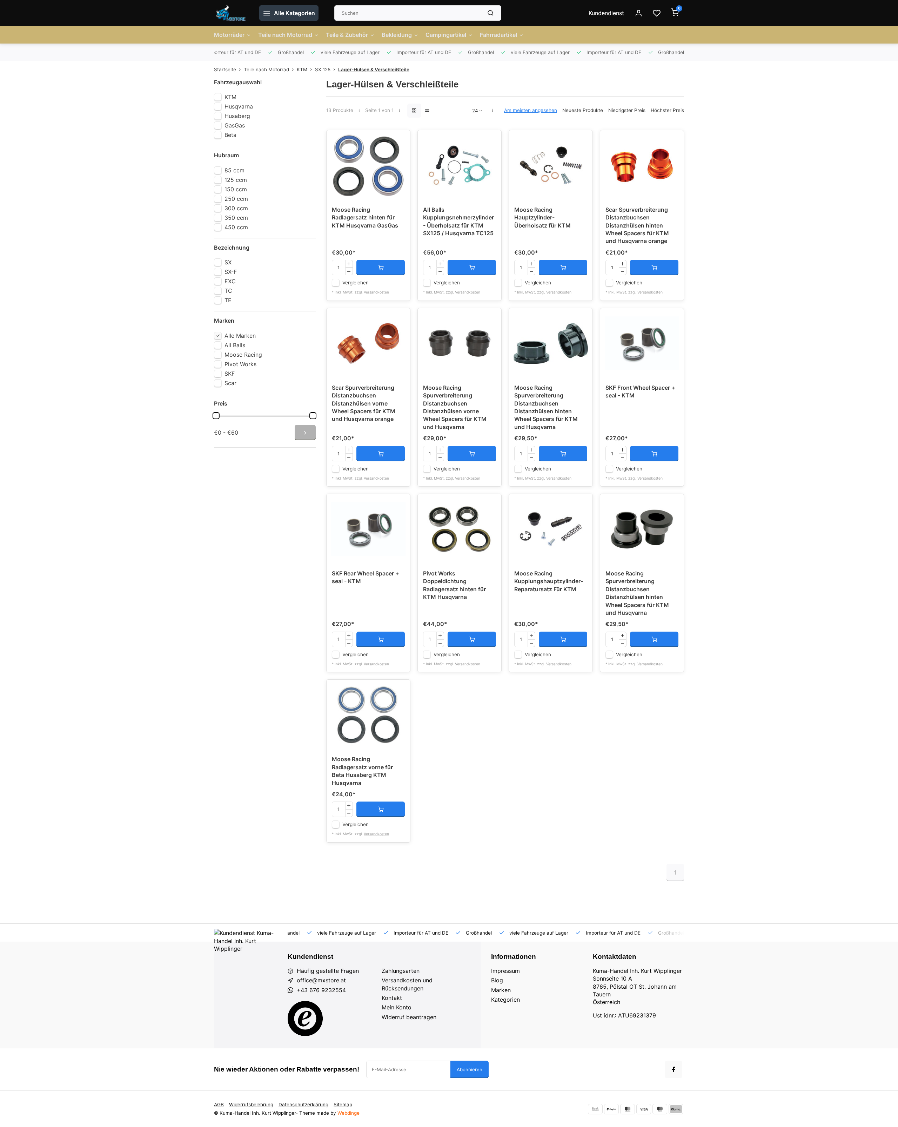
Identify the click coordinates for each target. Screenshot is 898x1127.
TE (228, 300)
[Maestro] (659, 1109)
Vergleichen (355, 282)
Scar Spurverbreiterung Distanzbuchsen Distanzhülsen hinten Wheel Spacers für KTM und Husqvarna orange (637, 225)
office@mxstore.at (321, 980)
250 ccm (236, 198)
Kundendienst (606, 13)
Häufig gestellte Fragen (328, 970)
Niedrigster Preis (626, 110)
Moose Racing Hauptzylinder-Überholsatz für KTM (542, 217)
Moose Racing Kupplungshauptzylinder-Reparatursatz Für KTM (548, 581)
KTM (302, 69)
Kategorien (505, 999)
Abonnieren (469, 1069)
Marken (501, 990)
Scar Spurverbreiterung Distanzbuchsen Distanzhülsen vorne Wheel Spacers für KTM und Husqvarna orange (363, 403)
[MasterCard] (627, 1109)
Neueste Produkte (582, 110)
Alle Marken (240, 335)
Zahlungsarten (401, 970)
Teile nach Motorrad (285, 34)
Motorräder (229, 34)
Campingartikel (445, 34)
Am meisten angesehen (530, 110)
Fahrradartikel (498, 34)
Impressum (505, 970)
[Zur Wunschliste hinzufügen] (400, 141)
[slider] (216, 415)
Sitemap (343, 1104)
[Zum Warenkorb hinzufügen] (380, 267)
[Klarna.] (676, 1109)
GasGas (234, 125)
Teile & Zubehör (347, 34)
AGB (219, 1104)
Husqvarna (238, 106)
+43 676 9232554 (321, 990)
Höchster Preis (667, 110)
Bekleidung (397, 34)
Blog (497, 980)
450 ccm (236, 227)
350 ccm (236, 217)
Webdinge (348, 1113)
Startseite (225, 69)
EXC (230, 281)
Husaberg (237, 115)
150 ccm (235, 189)
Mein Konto (396, 1007)
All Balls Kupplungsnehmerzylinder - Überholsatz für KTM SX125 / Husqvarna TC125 (458, 221)
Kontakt (392, 997)
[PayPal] (611, 1109)
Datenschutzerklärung (303, 1104)
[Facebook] (673, 1069)
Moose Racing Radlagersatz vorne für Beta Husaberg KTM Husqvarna (362, 771)
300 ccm (236, 208)
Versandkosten (376, 292)
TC (228, 290)
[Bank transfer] (595, 1109)
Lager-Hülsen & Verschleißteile (373, 69)
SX (228, 262)
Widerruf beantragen (409, 1017)
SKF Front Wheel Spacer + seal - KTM (640, 391)
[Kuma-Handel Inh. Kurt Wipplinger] (231, 13)
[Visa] (643, 1109)
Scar (230, 383)
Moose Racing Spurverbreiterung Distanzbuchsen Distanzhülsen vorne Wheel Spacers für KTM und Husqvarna (455, 407)
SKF (229, 373)
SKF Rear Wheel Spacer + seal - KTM (365, 577)
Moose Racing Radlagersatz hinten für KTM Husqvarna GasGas (365, 217)
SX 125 (322, 69)
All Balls (234, 345)
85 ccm (234, 170)
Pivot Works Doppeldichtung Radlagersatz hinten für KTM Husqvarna (454, 585)
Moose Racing (243, 354)
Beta (230, 134)
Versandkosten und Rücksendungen (407, 984)
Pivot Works (240, 364)
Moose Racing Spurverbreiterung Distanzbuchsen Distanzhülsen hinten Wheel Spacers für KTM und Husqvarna (546, 407)
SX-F (230, 271)
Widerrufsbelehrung (251, 1104)
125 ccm (235, 179)
